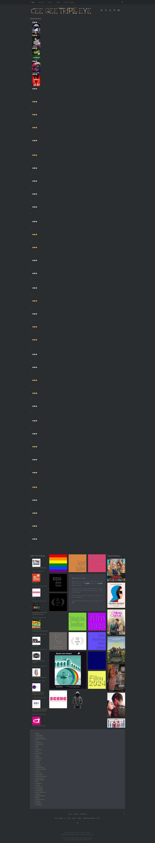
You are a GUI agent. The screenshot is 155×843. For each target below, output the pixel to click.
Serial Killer (38, 742)
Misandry (38, 760)
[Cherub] (36, 532)
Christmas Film (40, 744)
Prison (37, 771)
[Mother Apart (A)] (36, 360)
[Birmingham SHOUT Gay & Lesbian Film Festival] (36, 607)
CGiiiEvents (41, 2)
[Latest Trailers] (77, 563)
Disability (38, 794)
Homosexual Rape (41, 769)
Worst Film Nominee (41, 776)
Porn (37, 747)
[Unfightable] (36, 267)
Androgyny (38, 783)
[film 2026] (97, 563)
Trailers (80, 818)
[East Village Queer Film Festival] (36, 655)
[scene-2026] (58, 699)
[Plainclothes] (36, 121)
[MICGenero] (36, 577)
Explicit (37, 733)
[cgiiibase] (58, 582)
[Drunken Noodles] (36, 54)
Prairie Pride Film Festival (39, 677)
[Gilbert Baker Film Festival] (36, 562)
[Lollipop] (36, 427)
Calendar (76, 814)
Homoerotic (39, 753)
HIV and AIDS (39, 788)
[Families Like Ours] (36, 453)
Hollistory (38, 801)
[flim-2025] (97, 621)
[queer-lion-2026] (67, 670)
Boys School (39, 774)
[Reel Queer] (36, 641)
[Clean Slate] (36, 412)
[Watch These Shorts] (58, 641)
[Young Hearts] (36, 346)
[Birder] (36, 506)
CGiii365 (38, 762)
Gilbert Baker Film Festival (39, 568)
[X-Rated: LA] (36, 213)
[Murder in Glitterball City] (36, 67)
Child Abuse (39, 772)
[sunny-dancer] (116, 649)
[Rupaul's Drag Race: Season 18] (36, 134)
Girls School (39, 758)
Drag (37, 740)
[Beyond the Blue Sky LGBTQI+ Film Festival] (36, 687)
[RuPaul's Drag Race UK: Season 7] (36, 161)
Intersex (38, 764)
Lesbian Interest (40, 767)
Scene (34, 597)
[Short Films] (97, 660)
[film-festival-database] (97, 641)
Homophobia (39, 790)
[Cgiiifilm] (101, 10)
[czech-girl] (116, 622)
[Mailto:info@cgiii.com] (119, 10)
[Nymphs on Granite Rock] (36, 200)
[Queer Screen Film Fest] (36, 720)
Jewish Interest (40, 778)
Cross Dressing (40, 799)
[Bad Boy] (36, 386)
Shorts (74, 818)
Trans (37, 755)
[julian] (116, 704)
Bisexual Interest (40, 796)
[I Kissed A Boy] (36, 440)
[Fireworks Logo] (61, 10)
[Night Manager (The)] (36, 108)
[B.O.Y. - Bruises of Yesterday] (36, 493)
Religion (38, 756)
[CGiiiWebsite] (110, 10)
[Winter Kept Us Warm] (36, 519)
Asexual (38, 785)
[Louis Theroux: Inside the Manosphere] (36, 95)
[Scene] (36, 592)
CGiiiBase (49, 2)
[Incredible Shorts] (58, 602)
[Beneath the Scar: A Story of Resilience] (36, 294)
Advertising (83, 814)
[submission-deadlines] (77, 621)
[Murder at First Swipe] (36, 228)
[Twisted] (36, 80)
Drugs (37, 746)
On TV (98, 818)
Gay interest (39, 787)
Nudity (37, 797)
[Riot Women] (36, 147)
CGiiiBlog (58, 2)
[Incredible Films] (77, 641)
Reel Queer (35, 646)
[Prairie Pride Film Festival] (36, 672)
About (70, 814)
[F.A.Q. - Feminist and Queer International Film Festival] (36, 704)
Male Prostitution (40, 780)
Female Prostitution (41, 739)
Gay (56, 818)
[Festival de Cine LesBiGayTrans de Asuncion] (36, 624)
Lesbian (61, 818)
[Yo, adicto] (36, 333)
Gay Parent (39, 749)
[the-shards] (116, 570)
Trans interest (39, 737)
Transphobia (39, 735)
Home (33, 2)
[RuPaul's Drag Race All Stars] (36, 399)
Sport (37, 751)
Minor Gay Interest (41, 792)
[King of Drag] (36, 279)
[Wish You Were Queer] (36, 320)
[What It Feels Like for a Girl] (36, 307)
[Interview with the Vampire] (36, 41)
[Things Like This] (36, 187)
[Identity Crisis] (36, 254)
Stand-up (38, 765)
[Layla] (36, 479)
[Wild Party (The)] (36, 466)
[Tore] (36, 241)
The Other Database (69, 2)
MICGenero (35, 582)
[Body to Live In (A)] (36, 545)
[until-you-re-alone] (116, 677)
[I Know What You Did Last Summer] (36, 174)
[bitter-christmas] (116, 595)
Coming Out (39, 805)
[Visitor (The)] (36, 373)
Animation (38, 803)
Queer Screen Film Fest (38, 725)
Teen (37, 781)
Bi (65, 818)
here (78, 592)
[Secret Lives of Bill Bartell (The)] (36, 28)
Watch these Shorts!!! (89, 818)
